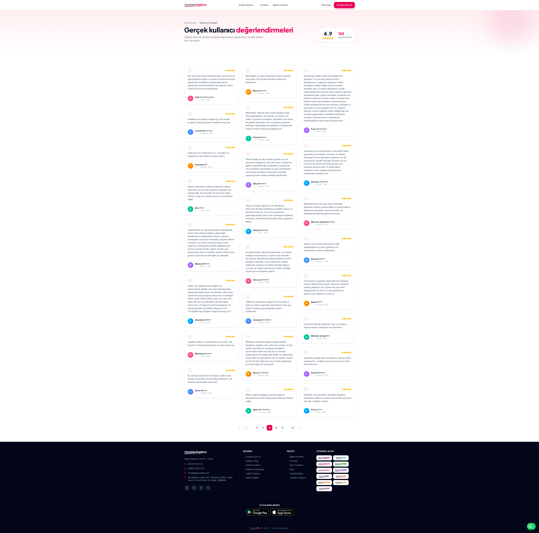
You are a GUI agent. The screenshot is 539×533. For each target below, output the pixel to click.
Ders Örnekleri (296, 465)
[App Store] (281, 512)
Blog (292, 469)
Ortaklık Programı (298, 478)
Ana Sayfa (191, 23)
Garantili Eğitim (296, 473)
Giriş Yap (326, 5)
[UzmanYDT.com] (324, 476)
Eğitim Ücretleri (280, 5)
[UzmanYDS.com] (341, 476)
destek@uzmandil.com (198, 473)
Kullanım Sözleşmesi (255, 469)
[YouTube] (194, 488)
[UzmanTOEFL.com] (341, 470)
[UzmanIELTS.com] (324, 464)
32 (293, 427)
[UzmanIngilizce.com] (324, 457)
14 (276, 427)
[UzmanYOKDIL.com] (324, 482)
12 (263, 427)
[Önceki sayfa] (240, 428)
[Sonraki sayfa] (299, 428)
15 (282, 427)
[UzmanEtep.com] (341, 482)
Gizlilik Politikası (253, 473)
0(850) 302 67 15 (196, 468)
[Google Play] (257, 512)
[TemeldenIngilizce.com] (324, 470)
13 (270, 427)
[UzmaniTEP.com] (324, 488)
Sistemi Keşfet (246, 5)
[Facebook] (201, 488)
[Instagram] (187, 488)
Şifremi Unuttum (253, 465)
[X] (208, 488)
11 (256, 427)
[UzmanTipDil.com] (341, 464)
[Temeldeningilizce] (195, 5)
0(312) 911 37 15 (195, 464)
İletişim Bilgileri (252, 478)
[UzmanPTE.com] (341, 457)
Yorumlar (264, 5)
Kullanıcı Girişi (252, 461)
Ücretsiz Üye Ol (344, 5)
